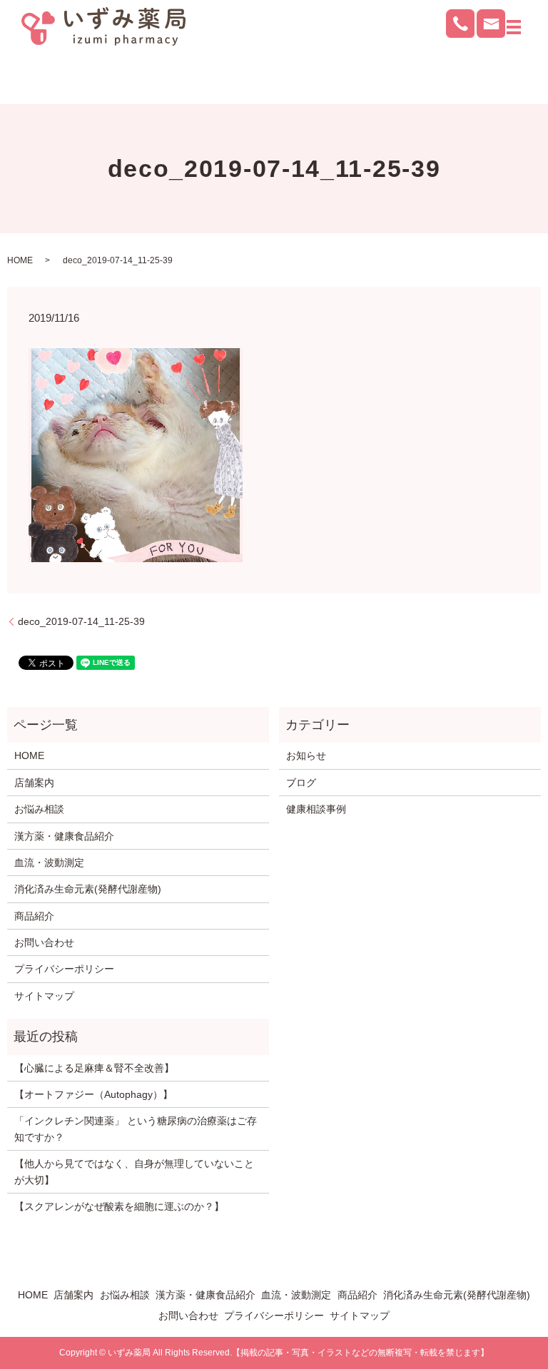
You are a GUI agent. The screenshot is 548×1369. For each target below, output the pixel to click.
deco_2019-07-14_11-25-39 (81, 621)
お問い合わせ (44, 942)
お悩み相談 (39, 809)
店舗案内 (34, 782)
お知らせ (306, 755)
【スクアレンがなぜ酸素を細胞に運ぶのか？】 (119, 1206)
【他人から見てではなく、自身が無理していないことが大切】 (134, 1171)
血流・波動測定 (49, 862)
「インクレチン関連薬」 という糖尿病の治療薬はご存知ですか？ (135, 1128)
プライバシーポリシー (64, 968)
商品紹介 (34, 916)
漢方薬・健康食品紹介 (64, 836)
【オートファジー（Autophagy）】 (93, 1094)
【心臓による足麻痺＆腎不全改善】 (94, 1068)
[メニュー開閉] (514, 27)
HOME (20, 260)
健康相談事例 (316, 809)
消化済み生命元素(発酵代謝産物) (87, 889)
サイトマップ (44, 996)
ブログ (301, 782)
